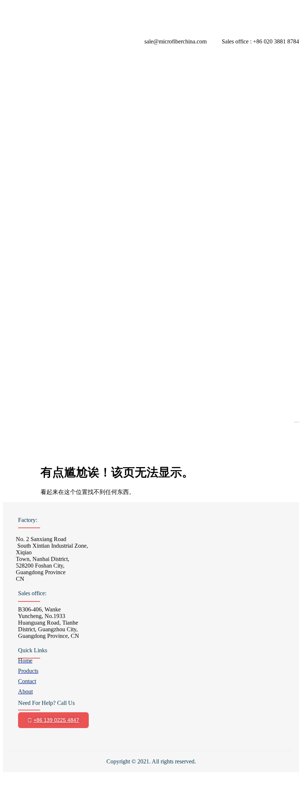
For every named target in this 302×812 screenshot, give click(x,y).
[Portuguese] (69, 416)
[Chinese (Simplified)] (25, 416)
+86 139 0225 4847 (56, 720)
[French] (33, 416)
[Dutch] (16, 416)
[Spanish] (86, 416)
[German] (42, 416)
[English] (7, 416)
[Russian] (78, 416)
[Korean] (60, 416)
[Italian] (51, 416)
